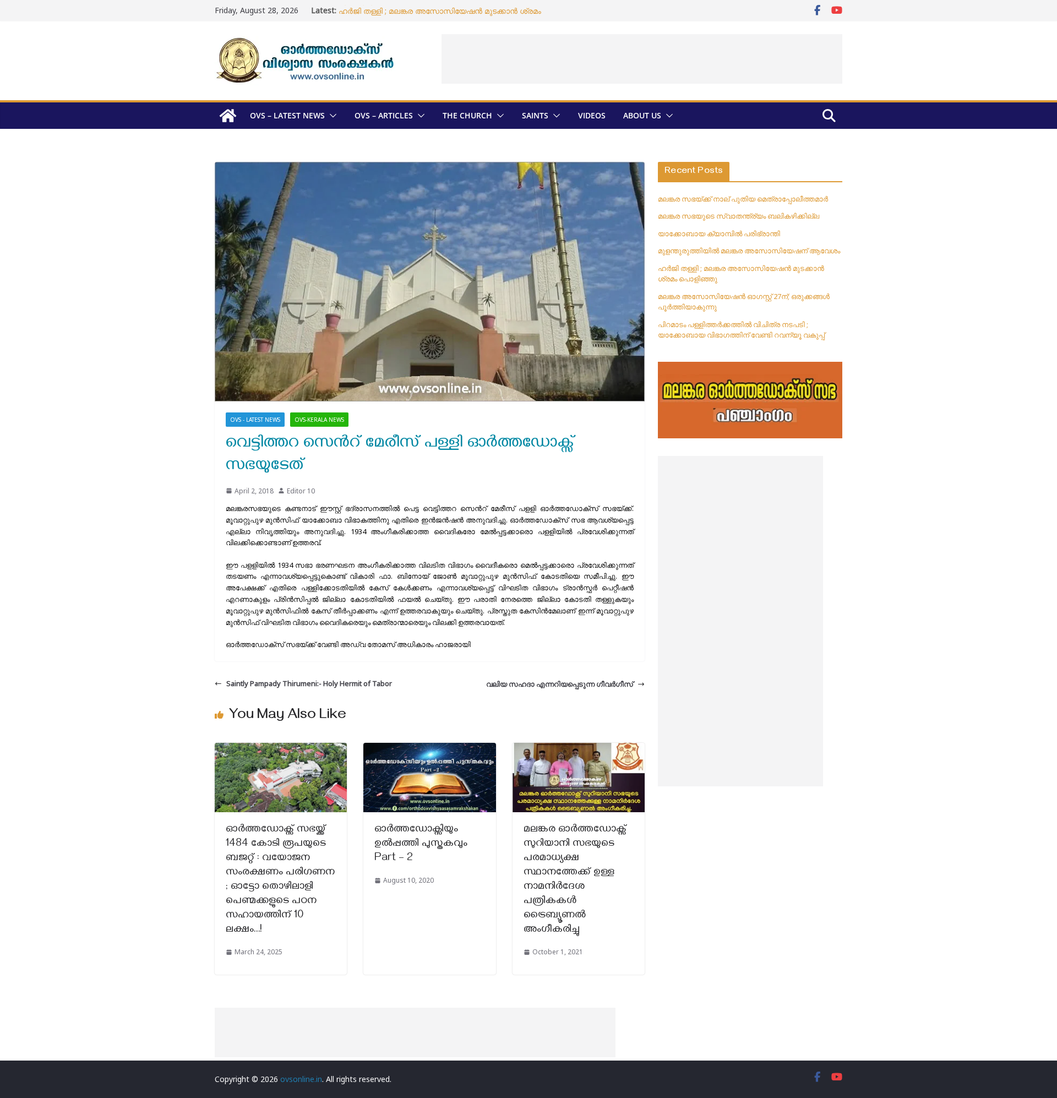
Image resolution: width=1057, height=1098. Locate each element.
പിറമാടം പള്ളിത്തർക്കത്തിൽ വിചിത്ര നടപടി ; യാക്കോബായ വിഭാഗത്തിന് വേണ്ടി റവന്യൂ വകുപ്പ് (741, 329)
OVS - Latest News (255, 419)
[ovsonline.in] (228, 115)
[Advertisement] (642, 59)
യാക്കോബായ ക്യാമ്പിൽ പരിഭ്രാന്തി (719, 233)
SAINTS (535, 115)
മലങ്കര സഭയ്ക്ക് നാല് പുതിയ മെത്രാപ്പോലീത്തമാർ (743, 199)
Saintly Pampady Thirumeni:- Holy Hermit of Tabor (309, 683)
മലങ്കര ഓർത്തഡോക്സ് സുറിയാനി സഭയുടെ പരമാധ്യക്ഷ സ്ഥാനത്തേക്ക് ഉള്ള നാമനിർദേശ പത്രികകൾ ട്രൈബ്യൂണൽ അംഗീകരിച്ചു (575, 880)
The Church (467, 115)
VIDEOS (592, 115)
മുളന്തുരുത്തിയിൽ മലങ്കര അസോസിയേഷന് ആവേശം (437, 10)
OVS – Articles (384, 115)
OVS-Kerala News (319, 419)
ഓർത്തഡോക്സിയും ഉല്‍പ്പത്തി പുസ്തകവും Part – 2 (420, 844)
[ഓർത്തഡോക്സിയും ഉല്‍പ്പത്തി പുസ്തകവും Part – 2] (429, 748)
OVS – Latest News (287, 115)
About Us (642, 115)
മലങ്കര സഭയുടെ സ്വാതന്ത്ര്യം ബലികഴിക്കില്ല (738, 216)
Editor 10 (301, 491)
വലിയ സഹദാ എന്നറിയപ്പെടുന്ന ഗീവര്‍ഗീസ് (559, 684)
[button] (331, 115)
